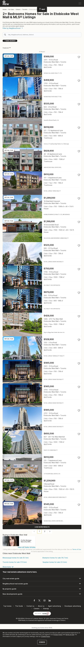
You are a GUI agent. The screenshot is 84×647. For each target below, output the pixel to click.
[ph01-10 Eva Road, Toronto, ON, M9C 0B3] (42, 513)
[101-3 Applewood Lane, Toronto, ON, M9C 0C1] (42, 183)
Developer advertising (73, 606)
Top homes (7, 606)
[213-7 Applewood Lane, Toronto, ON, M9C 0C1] (42, 466)
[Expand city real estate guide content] (42, 578)
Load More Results (42, 527)
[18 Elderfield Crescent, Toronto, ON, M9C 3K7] (42, 206)
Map (43, 9)
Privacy (58, 618)
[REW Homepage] (6, 3)
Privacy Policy (57, 634)
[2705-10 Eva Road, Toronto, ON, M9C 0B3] (42, 395)
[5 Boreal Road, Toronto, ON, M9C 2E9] (42, 489)
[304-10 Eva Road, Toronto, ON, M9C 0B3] (42, 301)
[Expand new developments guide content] (42, 594)
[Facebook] (34, 600)
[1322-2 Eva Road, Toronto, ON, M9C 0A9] (42, 348)
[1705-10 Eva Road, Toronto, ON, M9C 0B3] (42, 89)
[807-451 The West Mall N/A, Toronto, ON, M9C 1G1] (42, 442)
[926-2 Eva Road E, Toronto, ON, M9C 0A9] (42, 254)
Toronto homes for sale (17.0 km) (15, 562)
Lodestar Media (38, 618)
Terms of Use (76, 549)
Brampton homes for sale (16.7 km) (55, 558)
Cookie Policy (45, 636)
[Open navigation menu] (80, 3)
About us (41, 606)
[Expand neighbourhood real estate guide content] (42, 583)
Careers (36, 608)
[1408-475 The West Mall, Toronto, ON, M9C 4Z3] (42, 324)
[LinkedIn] (50, 600)
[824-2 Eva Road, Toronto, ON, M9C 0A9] (42, 112)
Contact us (30, 606)
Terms (66, 618)
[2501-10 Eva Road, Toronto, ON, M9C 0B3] (42, 371)
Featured (6, 48)
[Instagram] (44, 600)
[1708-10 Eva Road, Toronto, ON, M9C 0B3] (42, 277)
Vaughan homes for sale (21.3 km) (55, 562)
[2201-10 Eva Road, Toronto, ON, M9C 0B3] (42, 65)
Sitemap (46, 608)
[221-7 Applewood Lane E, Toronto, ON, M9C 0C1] (42, 136)
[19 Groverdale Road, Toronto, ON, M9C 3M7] (42, 230)
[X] (39, 600)
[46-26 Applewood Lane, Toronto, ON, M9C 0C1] (42, 159)
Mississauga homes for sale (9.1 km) (16, 558)
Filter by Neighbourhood (11, 28)
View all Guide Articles (26, 547)
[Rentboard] (46, 613)
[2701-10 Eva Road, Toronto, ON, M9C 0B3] (42, 418)
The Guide (19, 606)
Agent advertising (54, 606)
